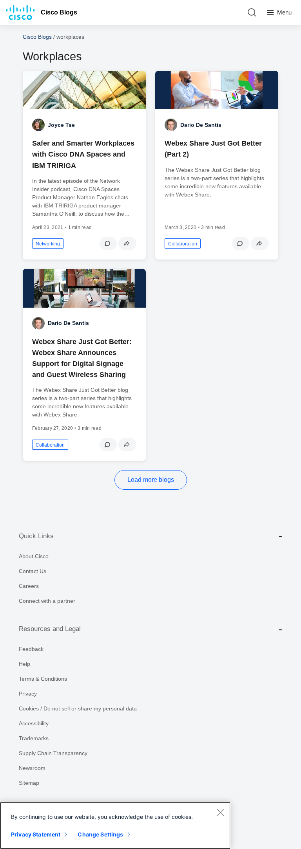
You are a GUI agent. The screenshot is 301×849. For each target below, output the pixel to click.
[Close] (220, 812)
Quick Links (36, 536)
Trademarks (34, 738)
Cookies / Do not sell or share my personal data (78, 708)
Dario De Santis (200, 125)
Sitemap (29, 783)
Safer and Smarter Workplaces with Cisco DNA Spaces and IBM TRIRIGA (83, 154)
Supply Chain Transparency (53, 753)
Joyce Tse (61, 125)
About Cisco (34, 556)
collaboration (182, 244)
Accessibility (34, 723)
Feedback (31, 649)
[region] (115, 825)
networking (48, 244)
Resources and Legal (50, 629)
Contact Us (32, 571)
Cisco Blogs (59, 12)
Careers (29, 586)
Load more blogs (150, 479)
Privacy (28, 693)
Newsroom (32, 768)
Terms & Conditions (43, 679)
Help (24, 664)
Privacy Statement (35, 834)
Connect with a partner (47, 601)
